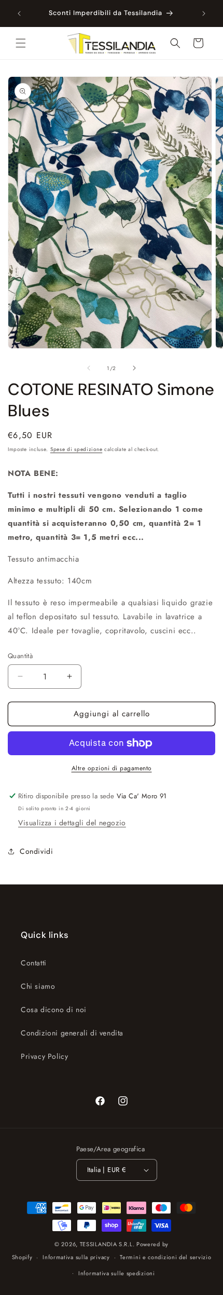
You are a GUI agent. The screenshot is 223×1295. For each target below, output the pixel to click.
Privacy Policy (44, 1056)
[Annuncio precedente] (19, 13)
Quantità (20, 656)
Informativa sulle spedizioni (116, 1273)
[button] (20, 43)
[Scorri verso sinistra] (88, 368)
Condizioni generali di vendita (72, 1033)
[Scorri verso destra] (134, 368)
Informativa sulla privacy (76, 1257)
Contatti (34, 963)
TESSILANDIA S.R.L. (107, 1244)
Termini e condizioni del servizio (165, 1257)
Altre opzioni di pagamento (112, 768)
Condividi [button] (36, 851)
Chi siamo (38, 986)
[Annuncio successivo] (203, 13)
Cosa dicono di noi (54, 1009)
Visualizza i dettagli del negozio (72, 822)
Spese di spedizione (76, 449)
